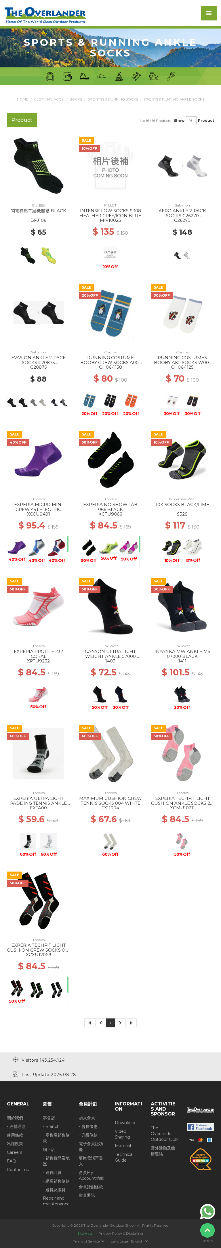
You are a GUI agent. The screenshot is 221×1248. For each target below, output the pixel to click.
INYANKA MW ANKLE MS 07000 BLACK (182, 654)
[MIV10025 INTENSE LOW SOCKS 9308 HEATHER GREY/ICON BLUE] (110, 165)
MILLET (110, 205)
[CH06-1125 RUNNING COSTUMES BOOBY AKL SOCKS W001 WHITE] (183, 312)
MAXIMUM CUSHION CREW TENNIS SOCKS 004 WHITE (110, 801)
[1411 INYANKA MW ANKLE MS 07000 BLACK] (182, 606)
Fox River (110, 646)
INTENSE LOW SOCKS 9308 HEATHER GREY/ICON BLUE (110, 213)
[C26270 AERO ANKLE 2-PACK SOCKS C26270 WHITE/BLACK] (182, 165)
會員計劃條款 (91, 1187)
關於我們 (15, 1117)
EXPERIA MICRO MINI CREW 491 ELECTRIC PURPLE (38, 509)
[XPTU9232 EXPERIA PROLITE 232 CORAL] (38, 606)
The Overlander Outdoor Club (164, 1133)
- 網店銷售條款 (56, 1181)
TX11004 (110, 807)
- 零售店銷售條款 (56, 1138)
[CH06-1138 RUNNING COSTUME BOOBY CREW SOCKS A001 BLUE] (111, 312)
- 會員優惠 (88, 1126)
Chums (110, 352)
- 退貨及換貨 (54, 1189)
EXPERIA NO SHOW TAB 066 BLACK (110, 507)
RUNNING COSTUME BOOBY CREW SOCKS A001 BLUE (110, 362)
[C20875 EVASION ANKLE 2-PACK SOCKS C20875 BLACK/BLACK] (38, 312)
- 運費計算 (52, 1172)
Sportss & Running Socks (113, 99)
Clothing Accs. (49, 99)
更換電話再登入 (91, 1161)
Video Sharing (122, 1134)
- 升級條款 (88, 1135)
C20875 (38, 367)
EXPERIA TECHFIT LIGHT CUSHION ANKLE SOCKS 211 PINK (182, 803)
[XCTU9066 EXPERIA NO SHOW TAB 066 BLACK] (110, 459)
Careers (14, 1152)
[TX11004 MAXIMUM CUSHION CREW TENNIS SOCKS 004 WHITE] (110, 753)
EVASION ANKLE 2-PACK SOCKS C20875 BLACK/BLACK (38, 362)
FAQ (11, 1161)
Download (125, 1122)
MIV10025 (110, 220)
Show (179, 120)
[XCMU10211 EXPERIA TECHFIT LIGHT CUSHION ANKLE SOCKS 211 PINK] (182, 753)
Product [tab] (22, 120)
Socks (76, 99)
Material (123, 1145)
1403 (110, 661)
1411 (182, 661)
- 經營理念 (16, 1126)
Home (22, 99)
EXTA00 (38, 807)
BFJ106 (38, 220)
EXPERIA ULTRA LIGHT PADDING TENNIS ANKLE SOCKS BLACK (38, 803)
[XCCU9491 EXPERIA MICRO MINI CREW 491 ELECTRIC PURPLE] (38, 459)
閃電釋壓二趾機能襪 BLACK (38, 210)
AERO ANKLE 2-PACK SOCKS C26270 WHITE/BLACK (182, 215)
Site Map (84, 1233)
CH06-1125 (182, 367)
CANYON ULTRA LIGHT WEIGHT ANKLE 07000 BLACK (110, 656)
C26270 (182, 220)
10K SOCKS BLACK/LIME (182, 504)
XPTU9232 (38, 661)
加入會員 (87, 1117)
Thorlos (39, 499)
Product (206, 120)
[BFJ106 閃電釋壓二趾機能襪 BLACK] (38, 165)
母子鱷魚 (38, 205)
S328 (182, 514)
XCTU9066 (110, 514)
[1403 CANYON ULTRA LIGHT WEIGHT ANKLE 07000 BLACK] (110, 606)
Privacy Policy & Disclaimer (121, 1233)
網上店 (49, 1149)
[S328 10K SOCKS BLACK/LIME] (182, 459)
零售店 (49, 1117)
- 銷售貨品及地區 (56, 1161)
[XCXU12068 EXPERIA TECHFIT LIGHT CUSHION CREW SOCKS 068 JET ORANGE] (38, 900)
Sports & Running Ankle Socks (174, 99)
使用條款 (15, 1135)
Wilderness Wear (182, 499)
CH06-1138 (110, 367)
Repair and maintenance (56, 1201)
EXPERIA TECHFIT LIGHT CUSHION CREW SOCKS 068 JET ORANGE (38, 949)
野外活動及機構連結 (163, 1150)
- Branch (51, 1126)
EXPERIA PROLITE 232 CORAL (38, 654)
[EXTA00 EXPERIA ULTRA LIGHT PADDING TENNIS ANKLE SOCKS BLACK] (38, 753)
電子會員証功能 (91, 1146)
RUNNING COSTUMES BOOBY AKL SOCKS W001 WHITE (182, 362)
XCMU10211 (182, 807)
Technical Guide (124, 1157)
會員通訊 (87, 1195)
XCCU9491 (38, 514)
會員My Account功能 (91, 1175)
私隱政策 (15, 1143)
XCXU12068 (38, 954)
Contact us (18, 1169)
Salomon (182, 205)
